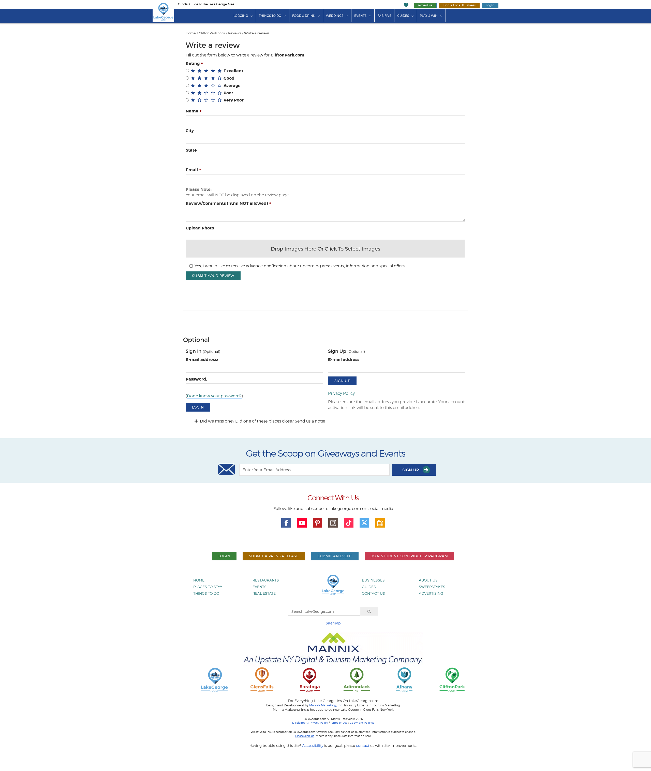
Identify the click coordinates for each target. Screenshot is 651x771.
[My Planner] (380, 523)
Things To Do (270, 16)
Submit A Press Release (274, 556)
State (191, 150)
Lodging (240, 16)
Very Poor (234, 100)
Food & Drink (303, 16)
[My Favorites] (406, 5)
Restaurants (266, 580)
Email (192, 169)
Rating (193, 63)
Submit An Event (334, 556)
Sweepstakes (432, 587)
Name (192, 111)
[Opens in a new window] (262, 679)
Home (191, 33)
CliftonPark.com (212, 33)
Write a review (256, 33)
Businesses (373, 580)
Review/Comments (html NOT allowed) (227, 203)
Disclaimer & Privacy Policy (310, 722)
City (190, 130)
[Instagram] (333, 523)
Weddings (334, 16)
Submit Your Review (213, 275)
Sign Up (342, 381)
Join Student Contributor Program (409, 556)
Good (229, 78)
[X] (364, 523)
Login (490, 5)
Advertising (431, 593)
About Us (428, 580)
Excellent (233, 71)
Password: (196, 379)
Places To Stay (207, 587)
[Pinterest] (317, 523)
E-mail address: (202, 359)
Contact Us (373, 593)
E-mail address (343, 359)
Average (232, 85)
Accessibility (312, 745)
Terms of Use (338, 722)
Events (360, 16)
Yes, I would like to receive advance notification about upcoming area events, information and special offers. (300, 266)
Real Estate (264, 593)
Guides (403, 16)
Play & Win (429, 16)
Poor (228, 93)
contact (362, 745)
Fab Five (384, 16)
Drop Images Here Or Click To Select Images (325, 249)
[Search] (369, 611)
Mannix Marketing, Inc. (326, 705)
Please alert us (304, 736)
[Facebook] (286, 523)
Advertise (425, 5)
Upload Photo (200, 228)
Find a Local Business (459, 5)
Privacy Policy (341, 393)
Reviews (234, 33)
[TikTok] (349, 523)
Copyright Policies (362, 722)
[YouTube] (302, 523)
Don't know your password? (214, 396)
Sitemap (333, 623)
